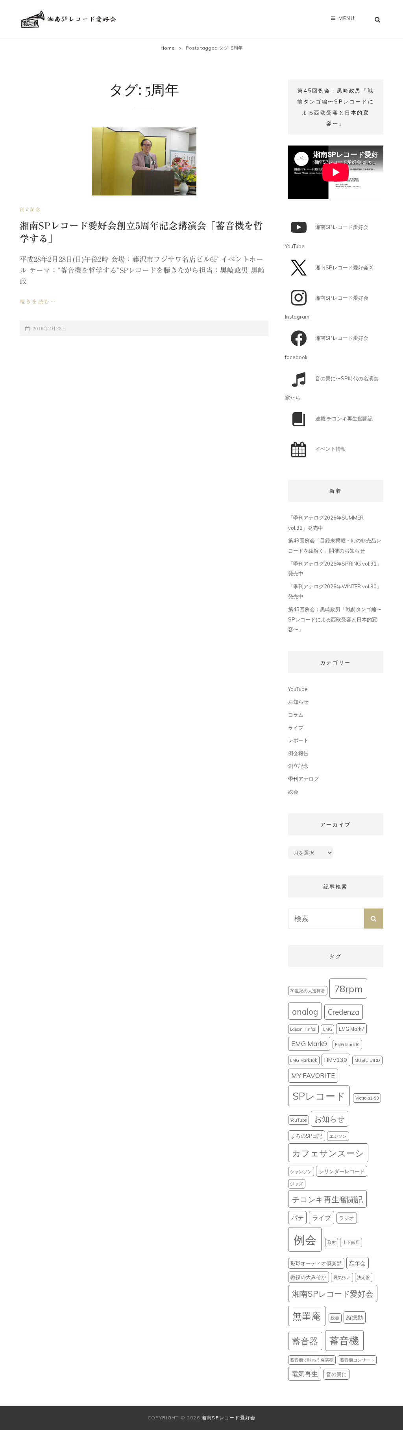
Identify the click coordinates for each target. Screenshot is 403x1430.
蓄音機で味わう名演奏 (311, 1360)
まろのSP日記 (306, 1136)
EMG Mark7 (351, 1029)
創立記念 (30, 209)
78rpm (348, 989)
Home (168, 48)
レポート (298, 740)
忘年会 (357, 1263)
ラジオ (346, 1218)
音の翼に (336, 1374)
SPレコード (319, 1096)
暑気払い (342, 1277)
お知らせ (298, 701)
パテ (297, 1218)
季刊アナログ (303, 779)
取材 (331, 1242)
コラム (295, 714)
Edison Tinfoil (303, 1029)
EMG (327, 1029)
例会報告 (298, 753)
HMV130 (335, 1059)
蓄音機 (344, 1340)
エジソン (338, 1136)
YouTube (298, 689)
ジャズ (296, 1184)
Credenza (343, 1012)
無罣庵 (306, 1316)
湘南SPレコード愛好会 (332, 1293)
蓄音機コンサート (357, 1360)
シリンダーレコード (342, 1171)
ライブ (295, 727)
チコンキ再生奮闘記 (327, 1199)
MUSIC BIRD (367, 1060)
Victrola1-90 (367, 1098)
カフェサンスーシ (328, 1153)
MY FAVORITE (313, 1075)
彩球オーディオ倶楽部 (316, 1263)
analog (305, 1011)
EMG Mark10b (303, 1060)
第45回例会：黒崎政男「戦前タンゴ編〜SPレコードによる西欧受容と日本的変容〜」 (334, 619)
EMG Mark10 (347, 1044)
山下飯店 (351, 1242)
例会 (305, 1240)
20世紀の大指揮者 (307, 990)
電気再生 (304, 1373)
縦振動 (354, 1317)
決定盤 (363, 1277)
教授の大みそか (308, 1277)
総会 (293, 792)
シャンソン (301, 1171)
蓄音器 (305, 1341)
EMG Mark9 (309, 1043)
